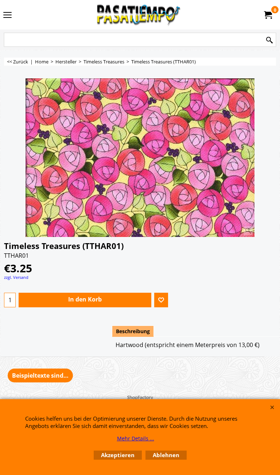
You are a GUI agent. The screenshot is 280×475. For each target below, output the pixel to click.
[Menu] (7, 15)
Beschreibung (133, 331)
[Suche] (269, 40)
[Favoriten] (161, 300)
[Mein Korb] (267, 15)
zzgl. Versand (16, 277)
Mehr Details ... (135, 438)
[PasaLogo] (138, 14)
